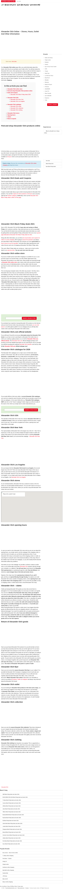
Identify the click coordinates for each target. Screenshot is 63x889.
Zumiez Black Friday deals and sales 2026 (12, 803)
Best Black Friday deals (51, 166)
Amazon (9, 156)
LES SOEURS (48, 95)
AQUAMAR (47, 89)
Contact (27, 888)
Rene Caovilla (48, 93)
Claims (9, 116)
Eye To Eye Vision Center (50, 66)
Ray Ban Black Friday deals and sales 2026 (12, 817)
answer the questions (27, 239)
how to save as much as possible (9, 243)
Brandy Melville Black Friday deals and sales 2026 (13, 814)
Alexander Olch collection (16, 108)
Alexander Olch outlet (15, 106)
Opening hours (11, 115)
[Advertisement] (31, 17)
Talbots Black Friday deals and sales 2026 (12, 811)
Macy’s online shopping (8, 881)
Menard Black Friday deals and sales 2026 (12, 832)
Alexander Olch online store (14, 89)
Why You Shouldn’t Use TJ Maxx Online (51, 132)
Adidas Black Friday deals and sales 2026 (11, 838)
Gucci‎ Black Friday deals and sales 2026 (11, 843)
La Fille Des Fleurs (49, 75)
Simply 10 (5, 861)
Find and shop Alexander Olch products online (19, 90)
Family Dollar (5, 873)
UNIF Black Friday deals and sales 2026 (11, 794)
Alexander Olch (24, 566)
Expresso (47, 97)
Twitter (19, 679)
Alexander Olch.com (17, 340)
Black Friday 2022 (49, 163)
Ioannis (46, 64)
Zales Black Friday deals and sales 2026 (11, 808)
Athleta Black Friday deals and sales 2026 (12, 806)
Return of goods (11, 118)
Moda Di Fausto (48, 84)
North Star (47, 73)
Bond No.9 (47, 77)
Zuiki (46, 68)
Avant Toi (47, 91)
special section (11, 250)
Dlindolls (47, 80)
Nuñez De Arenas (49, 57)
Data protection (21, 888)
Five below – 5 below (7, 858)
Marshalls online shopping (8, 870)
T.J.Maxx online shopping (8, 855)
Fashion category (12, 195)
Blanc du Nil (5, 878)
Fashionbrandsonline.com (11, 888)
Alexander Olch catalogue (14, 104)
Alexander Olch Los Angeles (17, 101)
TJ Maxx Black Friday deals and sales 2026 (12, 800)
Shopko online (6, 864)
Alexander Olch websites (25, 344)
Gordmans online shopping (8, 867)
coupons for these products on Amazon (22, 193)
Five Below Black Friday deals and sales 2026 (12, 841)
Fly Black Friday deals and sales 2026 (11, 820)
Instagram (24, 679)
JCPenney (5, 876)
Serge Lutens (48, 60)
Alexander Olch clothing (16, 110)
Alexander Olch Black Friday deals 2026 (20, 94)
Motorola (47, 82)
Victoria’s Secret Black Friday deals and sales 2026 (13, 835)
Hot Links (19, 1)
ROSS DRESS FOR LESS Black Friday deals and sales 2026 (15, 797)
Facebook (14, 679)
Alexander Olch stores (13, 113)
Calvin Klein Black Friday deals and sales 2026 (12, 823)
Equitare (47, 62)
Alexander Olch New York (16, 99)
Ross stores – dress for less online (10, 852)
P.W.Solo (47, 86)
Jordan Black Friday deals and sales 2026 (11, 826)
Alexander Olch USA (12, 97)
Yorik (46, 100)
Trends (46, 71)
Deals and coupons (12, 92)
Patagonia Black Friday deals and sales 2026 (12, 829)
